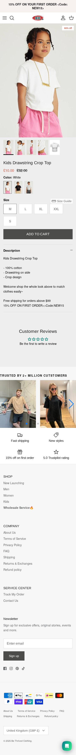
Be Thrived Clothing (21, 740)
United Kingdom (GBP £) (23, 730)
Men (6, 489)
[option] (38, 80)
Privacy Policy (12, 545)
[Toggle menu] (4, 18)
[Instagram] (11, 668)
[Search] (14, 18)
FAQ (6, 551)
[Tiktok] (23, 668)
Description (11, 250)
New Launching (13, 483)
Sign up (14, 656)
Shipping (9, 557)
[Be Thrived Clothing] (38, 18)
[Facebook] (5, 668)
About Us (9, 532)
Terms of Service (14, 538)
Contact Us (10, 600)
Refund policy (12, 569)
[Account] (62, 18)
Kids (6, 501)
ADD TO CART (38, 234)
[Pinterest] (17, 668)
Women (8, 495)
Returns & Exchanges (17, 563)
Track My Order (13, 594)
